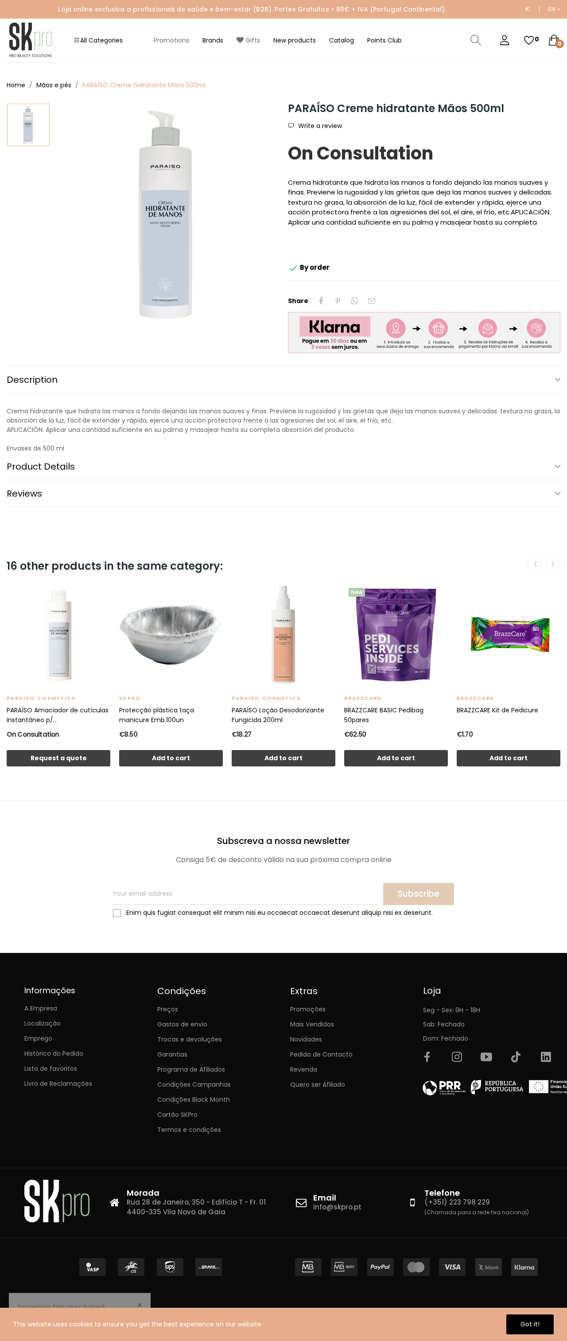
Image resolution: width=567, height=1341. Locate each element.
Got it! (530, 1324)
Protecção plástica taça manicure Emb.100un (156, 715)
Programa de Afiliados (191, 1069)
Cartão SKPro (177, 1114)
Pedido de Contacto (321, 1054)
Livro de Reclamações (58, 1083)
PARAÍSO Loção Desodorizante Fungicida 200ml (278, 715)
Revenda (303, 1069)
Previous (535, 563)
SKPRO (130, 698)
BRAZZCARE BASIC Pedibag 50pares (383, 715)
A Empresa (40, 1008)
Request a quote (59, 758)
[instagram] (457, 1057)
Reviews (24, 493)
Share (321, 300)
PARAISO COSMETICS (41, 698)
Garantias (172, 1054)
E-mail (371, 300)
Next (552, 563)
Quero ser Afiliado (317, 1084)
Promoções (308, 1009)
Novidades (306, 1039)
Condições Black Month (193, 1099)
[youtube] (486, 1057)
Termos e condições (189, 1129)
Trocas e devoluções (189, 1039)
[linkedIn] (546, 1057)
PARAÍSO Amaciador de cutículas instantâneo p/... (58, 715)
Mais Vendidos (312, 1024)
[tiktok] (516, 1057)
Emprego (38, 1038)
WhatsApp (354, 300)
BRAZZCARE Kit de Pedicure (497, 710)
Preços (167, 1009)
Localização (42, 1023)
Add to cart (171, 758)
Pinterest (338, 300)
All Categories (101, 40)
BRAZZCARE (362, 698)
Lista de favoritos (50, 1068)
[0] (529, 40)
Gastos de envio (182, 1024)
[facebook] (427, 1057)
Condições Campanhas (194, 1084)
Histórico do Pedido (53, 1053)
